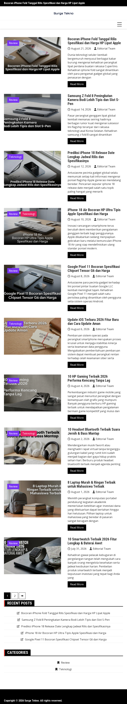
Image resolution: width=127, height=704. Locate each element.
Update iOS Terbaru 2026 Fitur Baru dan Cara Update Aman (93, 322)
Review (13, 43)
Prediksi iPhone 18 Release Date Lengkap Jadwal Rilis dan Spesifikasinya (91, 157)
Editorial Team (106, 48)
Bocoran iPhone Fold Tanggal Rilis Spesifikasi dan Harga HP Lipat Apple (44, 3)
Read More (77, 84)
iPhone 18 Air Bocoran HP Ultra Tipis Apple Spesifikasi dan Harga (94, 212)
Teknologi (15, 157)
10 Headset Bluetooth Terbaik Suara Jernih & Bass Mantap (94, 431)
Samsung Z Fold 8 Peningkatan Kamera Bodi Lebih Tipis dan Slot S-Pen (93, 100)
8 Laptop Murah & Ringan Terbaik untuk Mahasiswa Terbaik (91, 484)
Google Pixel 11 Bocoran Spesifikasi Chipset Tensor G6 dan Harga (94, 269)
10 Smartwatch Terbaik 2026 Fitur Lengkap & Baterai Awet (92, 541)
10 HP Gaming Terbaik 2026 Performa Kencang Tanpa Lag (89, 378)
